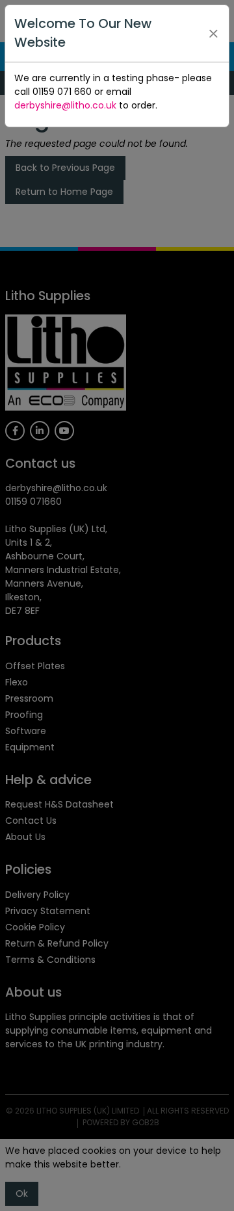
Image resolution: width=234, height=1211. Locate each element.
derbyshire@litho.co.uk (65, 105)
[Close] (213, 33)
